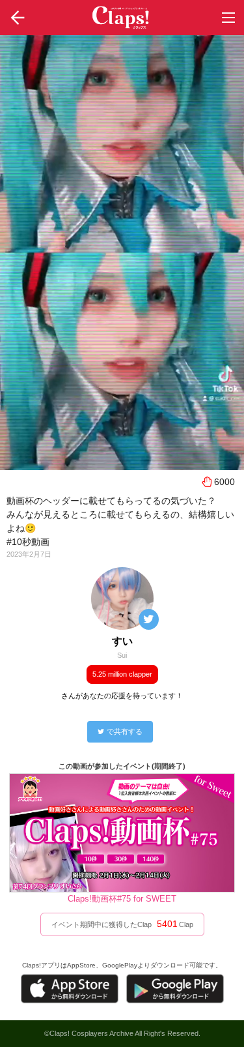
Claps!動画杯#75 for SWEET (122, 899)
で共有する (124, 731)
